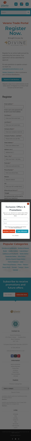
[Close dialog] (28, 204)
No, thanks (15, 235)
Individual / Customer (9, 231)
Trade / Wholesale (22, 231)
